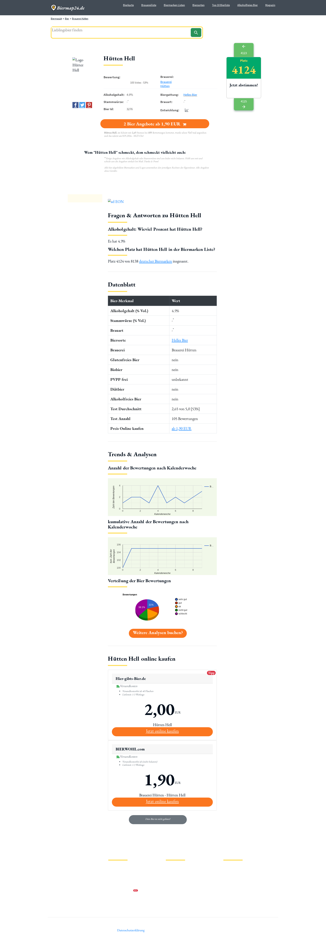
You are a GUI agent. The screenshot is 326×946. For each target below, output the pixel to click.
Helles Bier (190, 95)
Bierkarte (128, 5)
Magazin (270, 5)
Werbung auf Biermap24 (120, 891)
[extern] (235, 868)
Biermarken (172, 879)
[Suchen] (196, 32)
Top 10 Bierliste (221, 5)
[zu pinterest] (89, 105)
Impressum (114, 873)
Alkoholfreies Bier (247, 5)
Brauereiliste (148, 5)
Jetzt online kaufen (162, 731)
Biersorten (198, 5)
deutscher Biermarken (155, 261)
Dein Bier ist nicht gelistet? (157, 819)
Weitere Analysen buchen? (158, 632)
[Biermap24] (68, 7)
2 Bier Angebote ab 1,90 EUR (152, 124)
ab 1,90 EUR (181, 428)
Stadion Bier (172, 885)
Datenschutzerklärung (119, 879)
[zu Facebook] (75, 105)
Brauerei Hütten (80, 18)
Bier (67, 18)
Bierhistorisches (174, 897)
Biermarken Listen (174, 5)
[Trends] (185, 110)
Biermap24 (56, 18)
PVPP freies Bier (174, 891)
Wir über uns (114, 885)
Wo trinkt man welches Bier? (180, 903)
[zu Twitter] (82, 105)
